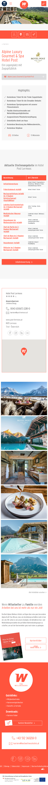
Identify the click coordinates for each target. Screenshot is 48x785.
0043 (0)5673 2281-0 (20, 308)
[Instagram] (20, 758)
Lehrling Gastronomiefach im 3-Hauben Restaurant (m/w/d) (13, 207)
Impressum (25, 766)
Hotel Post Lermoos (14, 293)
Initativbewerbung (23, 262)
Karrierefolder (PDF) (36, 641)
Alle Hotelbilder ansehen (37, 592)
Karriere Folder (12, 715)
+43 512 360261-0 (26, 738)
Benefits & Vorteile (14, 706)
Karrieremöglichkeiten (15, 703)
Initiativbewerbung (10, 184)
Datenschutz (16, 766)
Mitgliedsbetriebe (13, 699)
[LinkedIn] (34, 758)
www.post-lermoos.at (14, 319)
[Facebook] (13, 758)
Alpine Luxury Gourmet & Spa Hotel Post (21, 77)
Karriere (6, 44)
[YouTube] (27, 758)
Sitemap (6, 766)
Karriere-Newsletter (25, 723)
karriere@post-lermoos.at (19, 313)
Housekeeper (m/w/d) (11, 243)
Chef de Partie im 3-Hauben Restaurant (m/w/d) (11, 229)
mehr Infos (34, 647)
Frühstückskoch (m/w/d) (12, 189)
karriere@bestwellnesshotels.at (26, 743)
